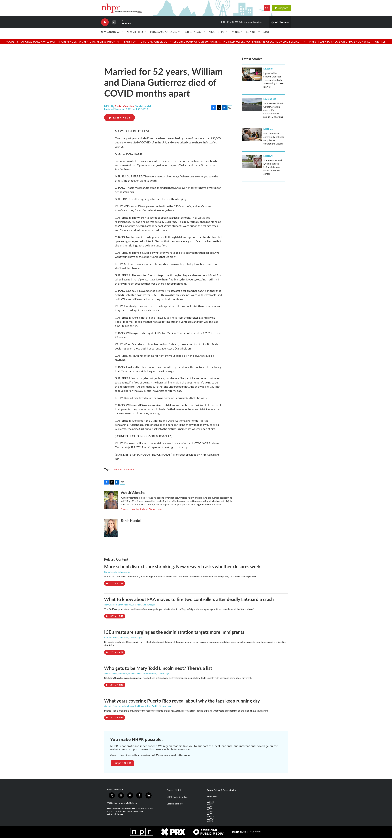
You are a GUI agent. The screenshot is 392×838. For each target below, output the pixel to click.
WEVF (210, 807)
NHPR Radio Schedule (177, 797)
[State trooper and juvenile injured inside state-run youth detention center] (252, 161)
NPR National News (125, 469)
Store (267, 31)
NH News (268, 128)
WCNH (210, 802)
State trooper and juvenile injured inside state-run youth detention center (272, 167)
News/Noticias (110, 31)
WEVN (210, 814)
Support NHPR (122, 763)
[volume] (114, 22)
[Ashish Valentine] (111, 500)
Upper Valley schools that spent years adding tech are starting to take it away (273, 80)
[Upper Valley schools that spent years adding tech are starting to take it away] (252, 74)
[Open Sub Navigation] (122, 32)
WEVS (210, 821)
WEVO (210, 816)
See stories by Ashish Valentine (141, 509)
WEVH (210, 809)
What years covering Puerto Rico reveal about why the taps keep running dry (182, 700)
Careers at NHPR (175, 803)
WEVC (210, 804)
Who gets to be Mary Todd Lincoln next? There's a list (158, 668)
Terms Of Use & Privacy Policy (221, 790)
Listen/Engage (192, 31)
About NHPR (216, 31)
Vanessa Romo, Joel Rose (116, 637)
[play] (104, 22)
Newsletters (135, 31)
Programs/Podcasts (163, 31)
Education (268, 68)
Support (282, 8)
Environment (269, 98)
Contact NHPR (174, 790)
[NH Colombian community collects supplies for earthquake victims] (252, 134)
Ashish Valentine (124, 106)
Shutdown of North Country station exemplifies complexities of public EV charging (273, 110)
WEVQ (210, 819)
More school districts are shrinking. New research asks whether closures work (182, 566)
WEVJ (210, 811)
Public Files (212, 796)
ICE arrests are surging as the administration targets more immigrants (174, 632)
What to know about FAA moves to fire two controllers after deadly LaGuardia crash (189, 599)
